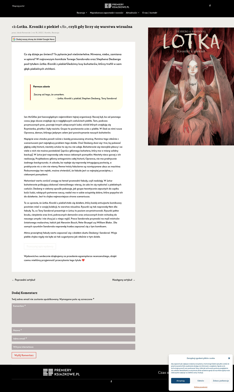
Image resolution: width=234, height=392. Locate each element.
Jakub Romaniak (23, 32)
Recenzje (81, 12)
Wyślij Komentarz (24, 355)
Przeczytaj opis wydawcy (40, 246)
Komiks (48, 32)
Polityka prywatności (200, 387)
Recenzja (55, 32)
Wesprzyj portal (18, 6)
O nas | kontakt (149, 12)
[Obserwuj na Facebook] (210, 6)
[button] (229, 358)
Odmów (200, 380)
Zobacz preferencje (221, 380)
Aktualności (131, 12)
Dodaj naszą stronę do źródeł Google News (35, 39)
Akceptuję (180, 380)
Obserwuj (218, 5)
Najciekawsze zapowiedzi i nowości (106, 12)
